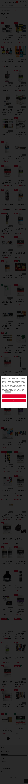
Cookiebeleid (8, 391)
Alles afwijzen (14, 396)
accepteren (14, 400)
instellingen (14, 404)
